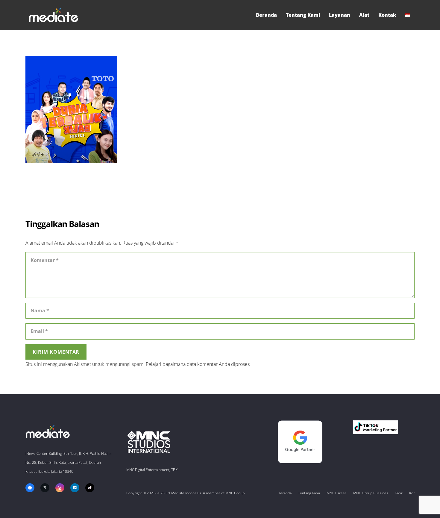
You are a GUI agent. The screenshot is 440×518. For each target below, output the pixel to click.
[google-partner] (308, 441)
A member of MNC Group (224, 493)
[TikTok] (89, 487)
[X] (44, 487)
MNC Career (336, 493)
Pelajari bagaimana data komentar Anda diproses (198, 364)
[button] (413, 15)
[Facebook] (29, 487)
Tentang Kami (309, 493)
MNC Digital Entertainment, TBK (151, 469)
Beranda (285, 493)
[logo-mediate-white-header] (53, 14)
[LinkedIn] (74, 487)
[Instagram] (59, 487)
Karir (399, 493)
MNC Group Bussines (370, 493)
